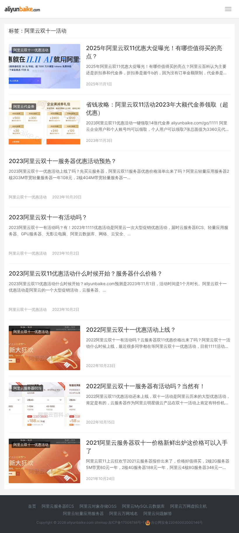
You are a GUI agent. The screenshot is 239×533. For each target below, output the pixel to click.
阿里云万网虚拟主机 (188, 506)
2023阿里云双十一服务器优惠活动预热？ (63, 161)
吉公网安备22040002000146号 (176, 522)
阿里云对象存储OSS (98, 506)
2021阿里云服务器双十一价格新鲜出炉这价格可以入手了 (157, 446)
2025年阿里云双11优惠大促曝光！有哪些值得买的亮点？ (154, 52)
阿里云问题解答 (157, 513)
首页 (32, 506)
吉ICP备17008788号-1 (126, 522)
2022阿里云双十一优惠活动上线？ (131, 329)
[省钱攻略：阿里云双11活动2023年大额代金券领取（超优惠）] (44, 104)
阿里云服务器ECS (27, 388)
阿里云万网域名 (123, 513)
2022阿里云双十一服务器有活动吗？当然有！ (145, 386)
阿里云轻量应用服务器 (83, 513)
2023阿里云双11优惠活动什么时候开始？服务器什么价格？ (86, 273)
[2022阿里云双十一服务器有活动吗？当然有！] (44, 385)
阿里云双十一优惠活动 (30, 50)
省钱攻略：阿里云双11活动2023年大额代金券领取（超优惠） (157, 108)
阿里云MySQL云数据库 (143, 506)
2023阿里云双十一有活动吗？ (48, 217)
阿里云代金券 (23, 106)
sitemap (100, 522)
